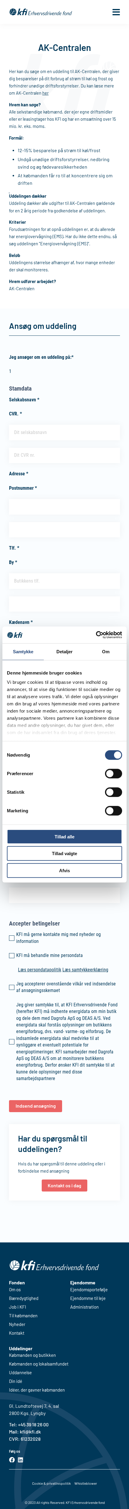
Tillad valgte (64, 853)
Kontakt (16, 1333)
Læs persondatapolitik (39, 970)
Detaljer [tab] (64, 651)
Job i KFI (17, 1307)
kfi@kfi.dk (30, 1431)
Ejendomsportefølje (89, 1289)
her (45, 93)
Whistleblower (85, 1483)
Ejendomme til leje (88, 1298)
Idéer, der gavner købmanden (37, 1390)
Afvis (64, 870)
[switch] (113, 773)
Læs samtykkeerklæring (85, 970)
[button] (116, 12)
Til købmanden (23, 1315)
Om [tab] (106, 651)
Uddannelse (20, 1372)
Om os (15, 1289)
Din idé (15, 1381)
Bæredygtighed (23, 1298)
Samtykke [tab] (23, 651)
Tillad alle (64, 836)
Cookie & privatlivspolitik (51, 1483)
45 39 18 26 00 (34, 1424)
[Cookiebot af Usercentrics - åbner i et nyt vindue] (96, 635)
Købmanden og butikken (32, 1355)
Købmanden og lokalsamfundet (38, 1364)
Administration (84, 1307)
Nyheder (17, 1324)
